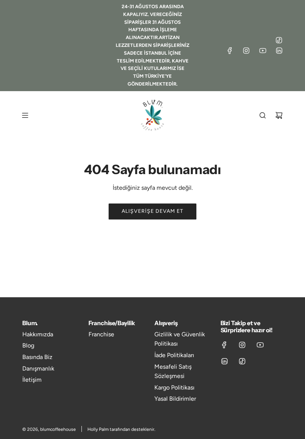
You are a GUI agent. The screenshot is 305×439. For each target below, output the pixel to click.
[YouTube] (262, 50)
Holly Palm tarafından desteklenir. (121, 429)
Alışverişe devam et (152, 211)
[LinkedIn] (279, 50)
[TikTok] (279, 40)
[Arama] (262, 115)
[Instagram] (246, 50)
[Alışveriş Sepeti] (279, 115)
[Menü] (25, 115)
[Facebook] (230, 50)
